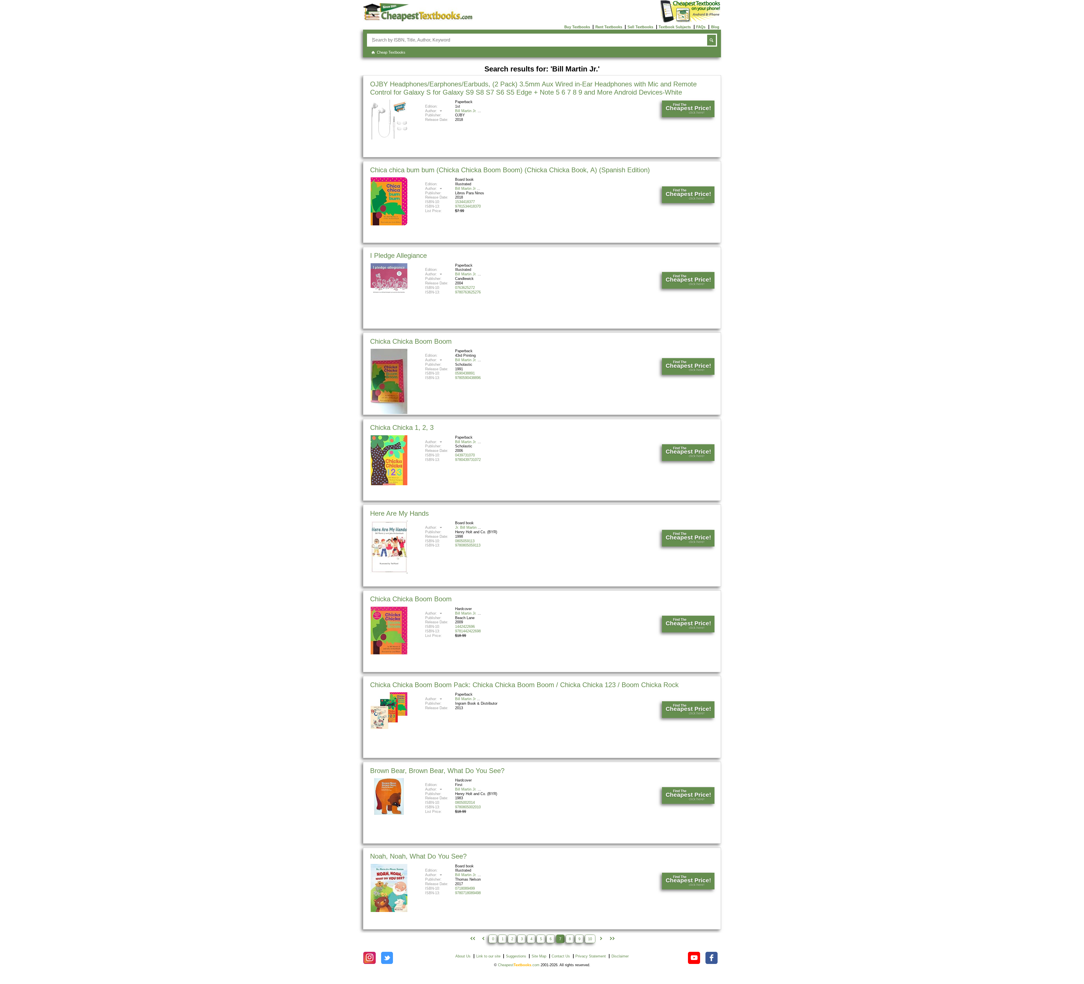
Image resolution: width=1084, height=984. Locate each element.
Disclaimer (620, 956)
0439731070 (465, 455)
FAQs (700, 27)
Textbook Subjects (675, 27)
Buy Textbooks (577, 27)
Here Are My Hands (399, 513)
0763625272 (465, 288)
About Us (463, 956)
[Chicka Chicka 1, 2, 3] (389, 484)
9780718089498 (468, 893)
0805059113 (465, 541)
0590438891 (465, 373)
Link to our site (488, 956)
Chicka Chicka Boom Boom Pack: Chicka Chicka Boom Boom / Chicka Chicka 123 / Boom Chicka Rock (524, 685)
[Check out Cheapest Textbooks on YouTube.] (694, 958)
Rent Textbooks (608, 27)
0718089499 (465, 888)
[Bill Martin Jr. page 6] (483, 939)
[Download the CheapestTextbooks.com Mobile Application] (690, 21)
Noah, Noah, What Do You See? (418, 856)
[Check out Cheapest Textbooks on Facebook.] (711, 958)
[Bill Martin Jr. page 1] (472, 939)
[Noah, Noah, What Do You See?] (389, 911)
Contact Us (561, 956)
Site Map (539, 956)
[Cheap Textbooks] (417, 20)
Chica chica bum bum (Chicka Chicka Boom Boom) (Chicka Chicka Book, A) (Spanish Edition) (510, 170)
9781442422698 (468, 631)
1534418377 (465, 202)
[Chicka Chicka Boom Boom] (389, 413)
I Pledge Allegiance (398, 255)
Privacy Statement (590, 956)
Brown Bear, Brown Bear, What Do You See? (437, 770)
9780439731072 (468, 460)
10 (590, 939)
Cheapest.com (518, 965)
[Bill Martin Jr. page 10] (612, 939)
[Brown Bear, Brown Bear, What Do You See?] (389, 813)
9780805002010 (468, 807)
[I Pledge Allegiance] (389, 292)
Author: (431, 111)
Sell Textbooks (640, 27)
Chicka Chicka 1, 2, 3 (402, 427)
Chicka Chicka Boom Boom (411, 341)
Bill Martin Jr (465, 188)
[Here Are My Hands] (389, 572)
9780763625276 (468, 292)
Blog (715, 27)
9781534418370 (468, 206)
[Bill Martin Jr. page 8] (601, 939)
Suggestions (516, 956)
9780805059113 (467, 545)
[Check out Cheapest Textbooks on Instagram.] (369, 958)
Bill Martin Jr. (466, 111)
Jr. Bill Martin (466, 527)
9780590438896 (468, 378)
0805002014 (465, 802)
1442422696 (465, 626)
